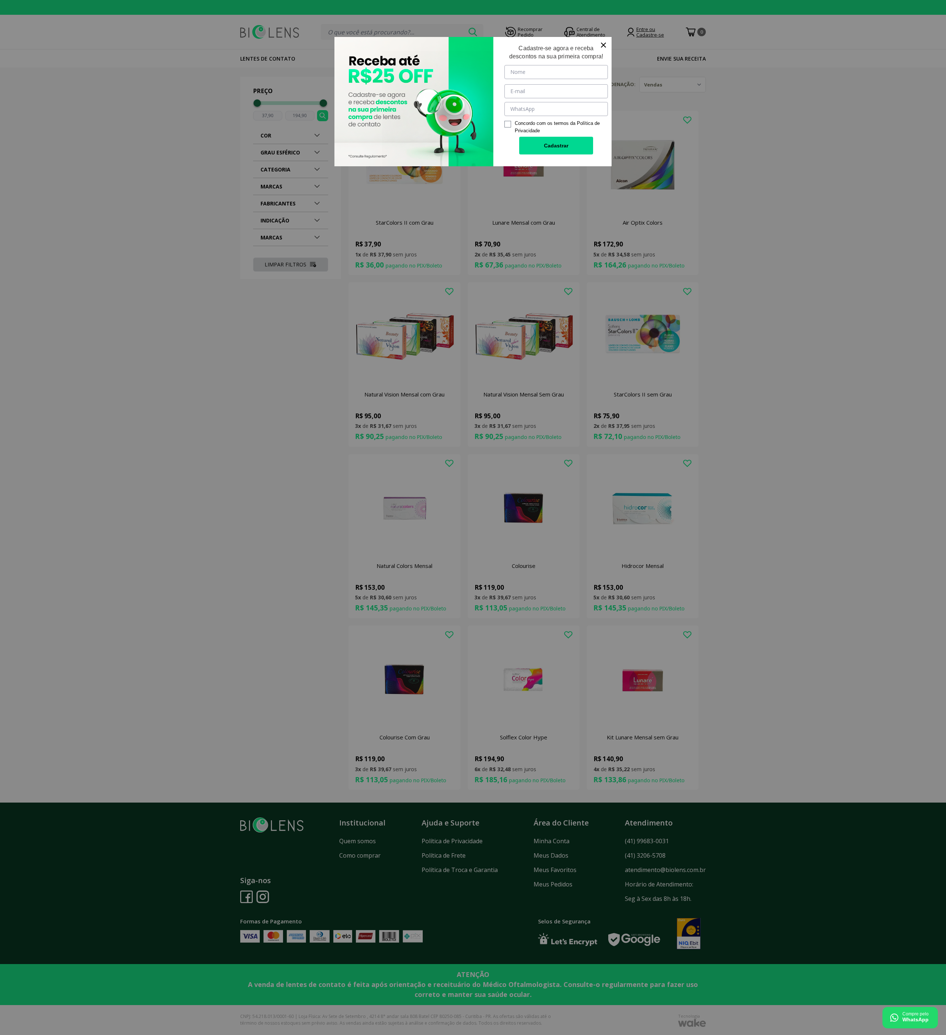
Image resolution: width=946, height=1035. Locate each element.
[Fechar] (603, 45)
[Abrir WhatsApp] (910, 1017)
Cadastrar (556, 146)
